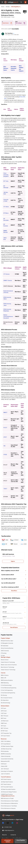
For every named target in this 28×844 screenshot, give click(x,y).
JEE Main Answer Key (6, 748)
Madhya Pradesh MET (8, 600)
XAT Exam (3, 725)
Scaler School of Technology (8, 662)
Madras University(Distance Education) (8, 316)
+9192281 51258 (8, 827)
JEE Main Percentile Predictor (8, 789)
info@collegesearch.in (9, 830)
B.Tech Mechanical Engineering (8, 687)
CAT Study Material (5, 743)
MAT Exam (3, 718)
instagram (17, 823)
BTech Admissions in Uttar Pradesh (9, 801)
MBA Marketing (5, 682)
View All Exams (14, 627)
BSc (5, 98)
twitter (7, 823)
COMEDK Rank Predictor (7, 794)
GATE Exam (4, 710)
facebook (3, 823)
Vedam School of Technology (8, 669)
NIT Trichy (6, 181)
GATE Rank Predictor (6, 779)
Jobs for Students (5, 773)
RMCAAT (5, 607)
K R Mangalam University (7, 643)
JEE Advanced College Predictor (9, 791)
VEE (4, 445)
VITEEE (5, 454)
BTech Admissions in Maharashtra (9, 803)
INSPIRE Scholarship (6, 753)
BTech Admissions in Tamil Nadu (9, 806)
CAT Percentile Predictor (7, 787)
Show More (14, 590)
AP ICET (5, 612)
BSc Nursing (4, 695)
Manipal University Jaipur (7, 640)
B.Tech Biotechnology (6, 685)
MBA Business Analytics (7, 680)
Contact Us (13, 834)
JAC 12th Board (5, 768)
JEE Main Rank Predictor (7, 782)
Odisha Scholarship (5, 756)
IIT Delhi (3, 655)
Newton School (4, 659)
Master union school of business (9, 664)
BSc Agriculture (5, 700)
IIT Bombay (3, 653)
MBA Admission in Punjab (7, 798)
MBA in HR (3, 677)
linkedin (12, 823)
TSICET (5, 488)
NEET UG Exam (4, 728)
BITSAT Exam (4, 730)
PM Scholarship (5, 751)
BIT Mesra (6, 213)
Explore (13, 561)
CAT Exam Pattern (5, 735)
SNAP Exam (4, 723)
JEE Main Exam (4, 720)
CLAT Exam (4, 713)
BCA (24, 96)
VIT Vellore (6, 206)
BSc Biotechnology (5, 702)
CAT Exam (3, 708)
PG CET (5, 427)
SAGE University (5, 650)
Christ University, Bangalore (6, 175)
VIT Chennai (6, 274)
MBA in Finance (4, 675)
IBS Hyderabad (4, 645)
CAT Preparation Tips (6, 733)
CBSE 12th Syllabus (5, 741)
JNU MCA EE (6, 622)
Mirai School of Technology (7, 667)
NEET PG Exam (4, 715)
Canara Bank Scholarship (7, 758)
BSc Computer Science (6, 697)
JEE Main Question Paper (7, 746)
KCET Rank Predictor (6, 784)
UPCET (5, 437)
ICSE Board (3, 763)
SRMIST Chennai (8, 280)
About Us (4, 834)
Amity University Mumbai (7, 648)
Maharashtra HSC (5, 761)
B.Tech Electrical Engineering (8, 692)
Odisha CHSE (4, 766)
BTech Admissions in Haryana (8, 808)
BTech (20, 96)
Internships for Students (7, 771)
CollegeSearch (11, 2)
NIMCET (5, 412)
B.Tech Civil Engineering (7, 690)
